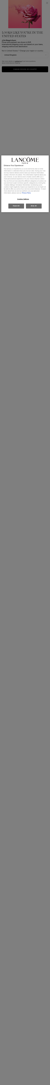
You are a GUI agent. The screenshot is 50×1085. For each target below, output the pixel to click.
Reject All (16, 205)
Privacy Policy (26, 193)
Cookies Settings (23, 199)
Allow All (34, 205)
